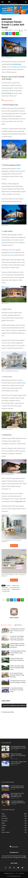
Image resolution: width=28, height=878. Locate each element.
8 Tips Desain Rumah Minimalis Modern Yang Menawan (17, 675)
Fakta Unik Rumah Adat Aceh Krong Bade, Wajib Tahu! (17, 667)
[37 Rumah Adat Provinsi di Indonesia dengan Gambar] (5, 682)
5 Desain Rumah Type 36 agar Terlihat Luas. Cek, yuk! (17, 630)
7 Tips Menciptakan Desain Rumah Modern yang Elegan (18, 652)
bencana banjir (7, 93)
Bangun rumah (15, 585)
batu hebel (11, 255)
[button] (26, 2)
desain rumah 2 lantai (14, 587)
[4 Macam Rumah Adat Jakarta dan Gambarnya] (5, 660)
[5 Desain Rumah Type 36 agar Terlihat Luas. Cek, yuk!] (5, 630)
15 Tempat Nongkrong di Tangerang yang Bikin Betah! (18, 801)
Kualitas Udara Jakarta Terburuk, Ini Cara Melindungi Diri (18, 755)
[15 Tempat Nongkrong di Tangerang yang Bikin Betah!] (5, 803)
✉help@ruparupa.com (9, 873)
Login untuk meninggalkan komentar (14, 705)
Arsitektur (9, 19)
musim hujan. (17, 64)
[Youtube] (22, 867)
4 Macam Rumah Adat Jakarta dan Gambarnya (17, 659)
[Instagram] (9, 867)
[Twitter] (18, 867)
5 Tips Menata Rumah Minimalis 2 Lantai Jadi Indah (16, 689)
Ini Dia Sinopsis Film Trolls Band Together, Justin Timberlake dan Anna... (17, 795)
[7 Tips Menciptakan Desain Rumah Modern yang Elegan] (5, 652)
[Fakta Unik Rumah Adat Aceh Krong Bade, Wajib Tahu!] (5, 667)
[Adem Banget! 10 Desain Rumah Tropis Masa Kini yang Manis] (5, 645)
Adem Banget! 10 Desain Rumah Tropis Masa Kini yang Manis (17, 645)
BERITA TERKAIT (7, 625)
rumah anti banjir (6, 591)
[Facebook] (5, 867)
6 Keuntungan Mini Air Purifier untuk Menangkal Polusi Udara (18, 747)
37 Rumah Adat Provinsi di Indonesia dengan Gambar (18, 681)
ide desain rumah (6, 589)
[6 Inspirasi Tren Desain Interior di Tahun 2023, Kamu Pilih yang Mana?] (5, 638)
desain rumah (5, 587)
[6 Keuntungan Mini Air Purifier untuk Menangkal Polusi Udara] (5, 748)
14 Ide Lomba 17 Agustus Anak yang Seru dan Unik (18, 762)
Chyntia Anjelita (9, 30)
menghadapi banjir (16, 589)
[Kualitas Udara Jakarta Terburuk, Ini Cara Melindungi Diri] (5, 755)
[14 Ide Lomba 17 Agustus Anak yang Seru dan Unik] (5, 763)
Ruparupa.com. (20, 501)
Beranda (3, 16)
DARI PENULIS (18, 625)
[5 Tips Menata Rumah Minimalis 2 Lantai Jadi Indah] (5, 690)
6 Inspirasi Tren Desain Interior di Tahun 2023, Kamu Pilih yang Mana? (17, 638)
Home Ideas (9, 16)
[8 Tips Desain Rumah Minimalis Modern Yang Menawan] (5, 675)
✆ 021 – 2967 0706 (20, 873)
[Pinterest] (14, 867)
